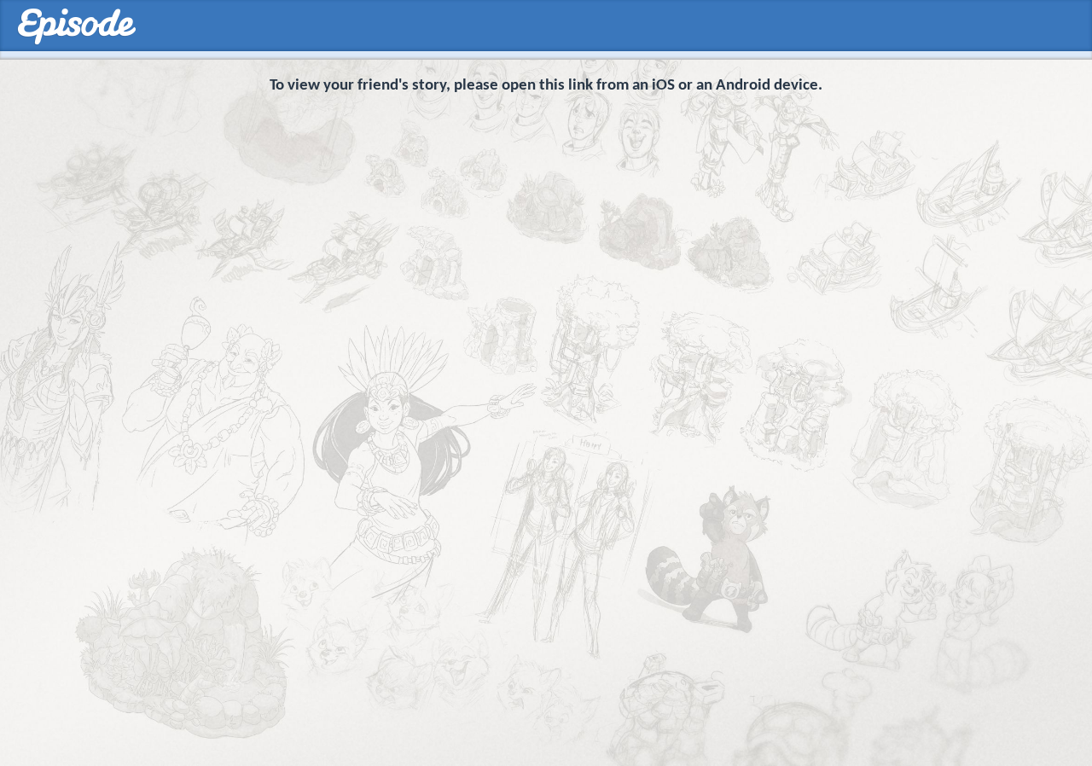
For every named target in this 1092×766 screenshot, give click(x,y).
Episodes (76, 27)
